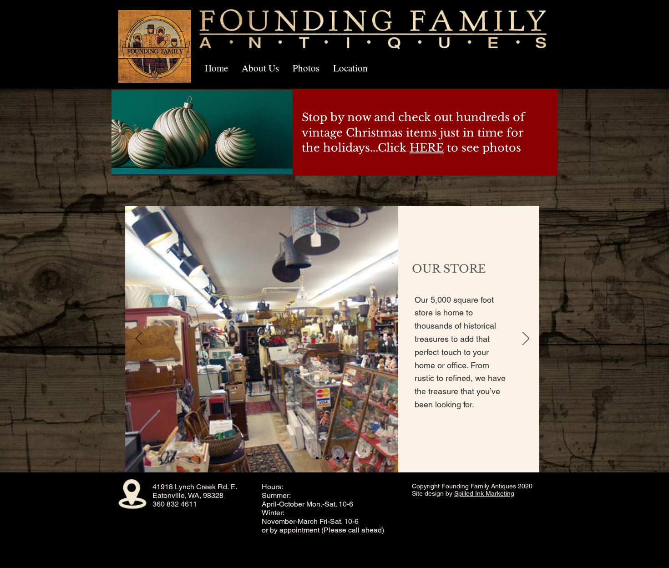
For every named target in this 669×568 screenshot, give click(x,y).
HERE (427, 147)
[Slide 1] (317, 458)
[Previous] (139, 339)
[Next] (525, 339)
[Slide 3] (337, 458)
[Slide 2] (326, 458)
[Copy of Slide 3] (347, 458)
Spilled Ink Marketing (484, 493)
